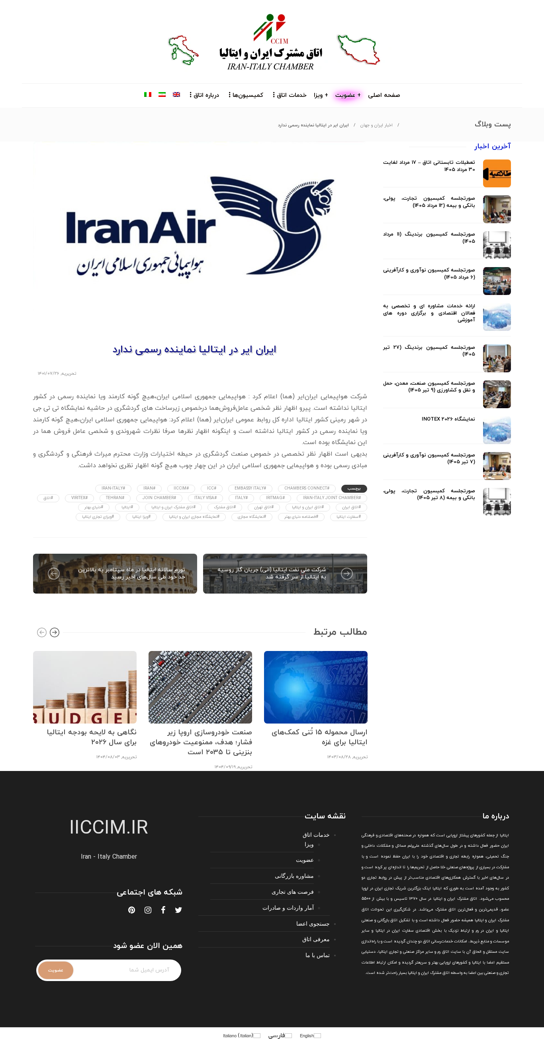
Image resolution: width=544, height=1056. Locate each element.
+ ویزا (321, 95)
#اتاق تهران (264, 507)
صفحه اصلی (384, 95)
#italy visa (205, 498)
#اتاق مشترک (225, 507)
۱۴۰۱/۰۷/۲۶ (48, 373)
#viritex (79, 498)
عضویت (305, 859)
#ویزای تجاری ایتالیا (98, 517)
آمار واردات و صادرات (288, 907)
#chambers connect (306, 489)
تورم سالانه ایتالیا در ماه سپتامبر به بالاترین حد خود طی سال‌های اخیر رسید (131, 573)
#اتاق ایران (351, 507)
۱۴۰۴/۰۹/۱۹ (225, 767)
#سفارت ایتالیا (349, 517)
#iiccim (181, 489)
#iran (149, 489)
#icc (211, 489)
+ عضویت (348, 95)
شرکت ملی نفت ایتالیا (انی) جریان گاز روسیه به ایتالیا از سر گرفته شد (271, 573)
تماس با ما (317, 955)
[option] (85, 704)
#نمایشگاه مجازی (252, 517)
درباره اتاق (206, 95)
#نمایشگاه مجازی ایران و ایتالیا (194, 517)
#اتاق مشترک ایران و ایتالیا (173, 507)
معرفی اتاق (316, 939)
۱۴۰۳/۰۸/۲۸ (339, 757)
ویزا (309, 844)
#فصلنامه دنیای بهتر (301, 517)
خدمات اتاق (292, 95)
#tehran (115, 498)
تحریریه (69, 373)
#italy (241, 498)
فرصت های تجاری (293, 891)
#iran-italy (113, 489)
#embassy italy (250, 489)
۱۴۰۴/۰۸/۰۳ (108, 757)
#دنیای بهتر (93, 507)
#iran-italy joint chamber (332, 498)
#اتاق (48, 498)
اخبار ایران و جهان (376, 125)
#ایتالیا (127, 507)
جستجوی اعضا (313, 923)
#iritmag (275, 498)
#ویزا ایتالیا (141, 517)
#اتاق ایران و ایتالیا (308, 507)
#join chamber (159, 498)
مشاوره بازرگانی (294, 875)
